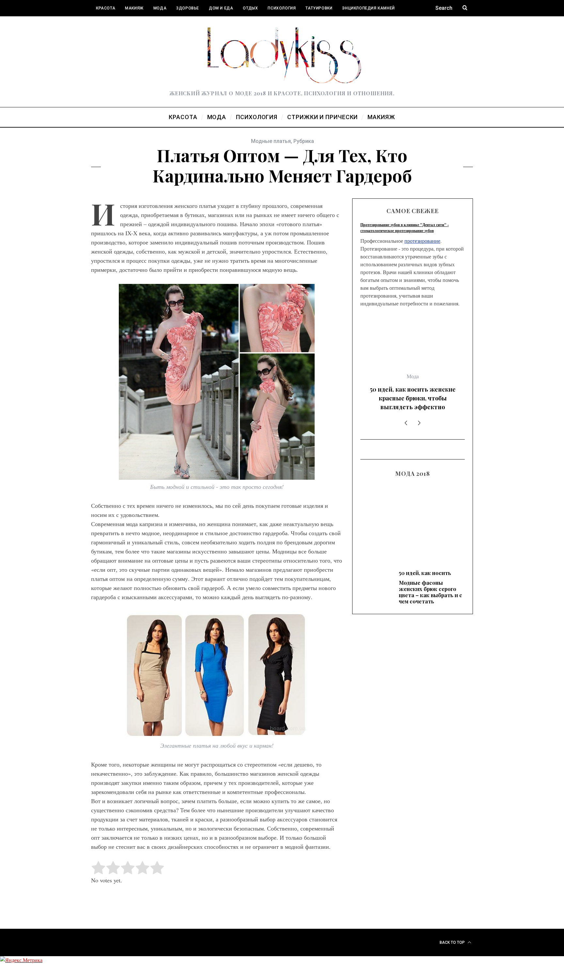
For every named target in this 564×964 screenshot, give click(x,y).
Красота (105, 8)
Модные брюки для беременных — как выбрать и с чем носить (412, 449)
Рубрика (303, 141)
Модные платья (271, 141)
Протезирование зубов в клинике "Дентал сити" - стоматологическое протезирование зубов (404, 227)
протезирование (422, 240)
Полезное (107, 24)
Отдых (250, 8)
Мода (159, 8)
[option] (412, 327)
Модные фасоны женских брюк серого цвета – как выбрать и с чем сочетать (412, 328)
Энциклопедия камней (368, 8)
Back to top (453, 942)
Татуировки (319, 8)
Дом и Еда (221, 8)
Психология (282, 8)
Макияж (134, 8)
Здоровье (187, 8)
